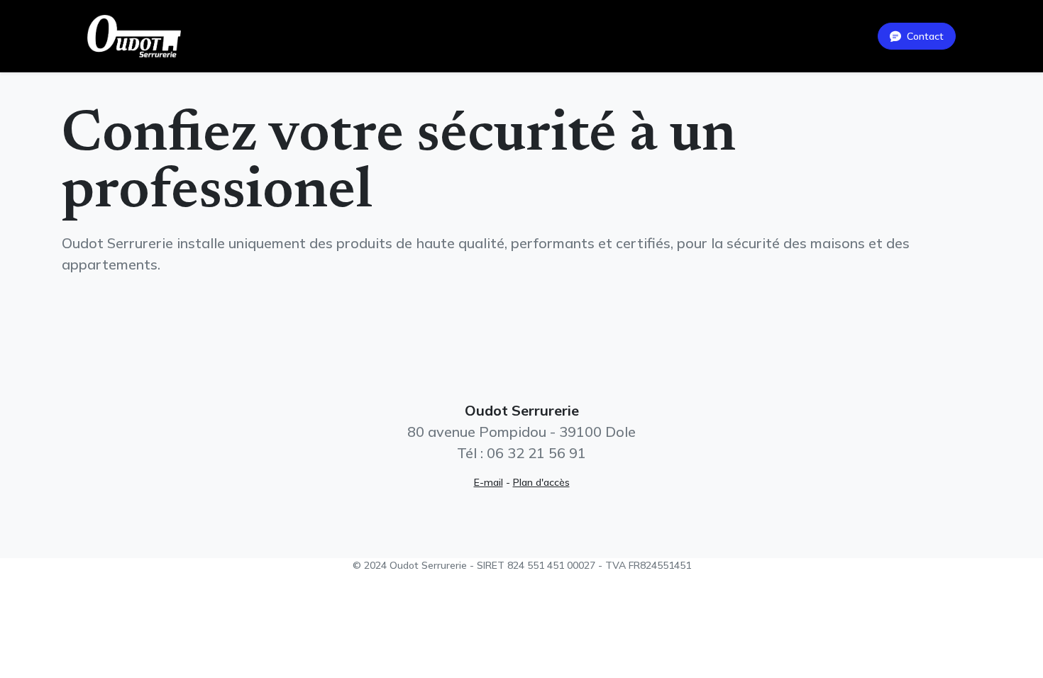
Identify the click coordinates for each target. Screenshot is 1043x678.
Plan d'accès (541, 482)
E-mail (488, 482)
